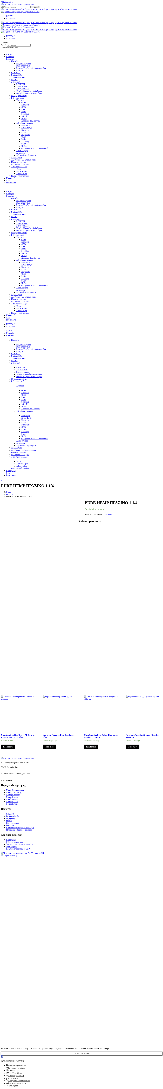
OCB (23, 107)
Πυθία (23, 118)
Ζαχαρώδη (15, 82)
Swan (23, 144)
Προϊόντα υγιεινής (18, 162)
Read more (8, 747)
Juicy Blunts (26, 116)
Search (3, 7)
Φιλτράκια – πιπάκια (24, 123)
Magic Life (25, 134)
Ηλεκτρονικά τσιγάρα (20, 176)
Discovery (25, 125)
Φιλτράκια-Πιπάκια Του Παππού (34, 148)
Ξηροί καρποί (16, 157)
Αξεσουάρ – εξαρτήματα (26, 155)
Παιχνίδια (15, 61)
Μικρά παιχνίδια (23, 66)
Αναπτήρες (20, 153)
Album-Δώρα (21, 173)
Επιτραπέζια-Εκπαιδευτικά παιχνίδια (31, 68)
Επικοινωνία (11, 183)
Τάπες (18, 169)
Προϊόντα (10, 59)
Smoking (25, 114)
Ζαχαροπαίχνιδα (22, 89)
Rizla (23, 112)
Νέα (8, 180)
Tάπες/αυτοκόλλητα (19, 167)
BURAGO (15, 73)
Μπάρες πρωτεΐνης (18, 96)
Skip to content (7, 2)
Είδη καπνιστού (17, 98)
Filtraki (24, 132)
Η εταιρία (10, 57)
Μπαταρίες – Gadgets (20, 164)
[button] (81, 43)
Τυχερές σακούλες (18, 77)
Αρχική (9, 54)
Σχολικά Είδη (16, 75)
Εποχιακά (20, 70)
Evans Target (26, 128)
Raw (23, 109)
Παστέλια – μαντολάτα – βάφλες (29, 93)
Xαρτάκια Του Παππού (30, 121)
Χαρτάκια (20, 100)
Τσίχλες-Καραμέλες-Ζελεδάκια (29, 91)
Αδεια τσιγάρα (22, 151)
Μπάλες (14, 79)
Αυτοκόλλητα (22, 171)
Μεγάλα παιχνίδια (23, 63)
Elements (25, 105)
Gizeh (23, 102)
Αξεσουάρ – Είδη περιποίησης (23, 160)
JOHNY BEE (22, 86)
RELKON (20, 84)
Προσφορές (11, 178)
